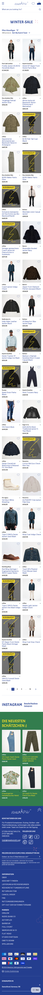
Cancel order (8, 895)
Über (4, 877)
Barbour (6, 923)
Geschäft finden (10, 881)
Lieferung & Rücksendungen (15, 884)
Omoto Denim (8, 941)
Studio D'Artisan (10, 937)
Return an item (9, 891)
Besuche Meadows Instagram (31, 704)
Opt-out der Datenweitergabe (16, 905)
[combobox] (21, 9)
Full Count (7, 927)
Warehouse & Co (9, 930)
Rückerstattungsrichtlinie (15, 888)
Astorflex (7, 920)
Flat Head (6, 934)
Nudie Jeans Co (9, 916)
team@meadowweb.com (11, 840)
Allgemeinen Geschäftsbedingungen (14, 862)
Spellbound (7, 944)
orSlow (5, 913)
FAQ (3, 898)
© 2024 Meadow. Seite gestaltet (17, 967)
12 (30, 689)
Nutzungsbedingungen (13, 901)
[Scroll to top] (39, 809)
